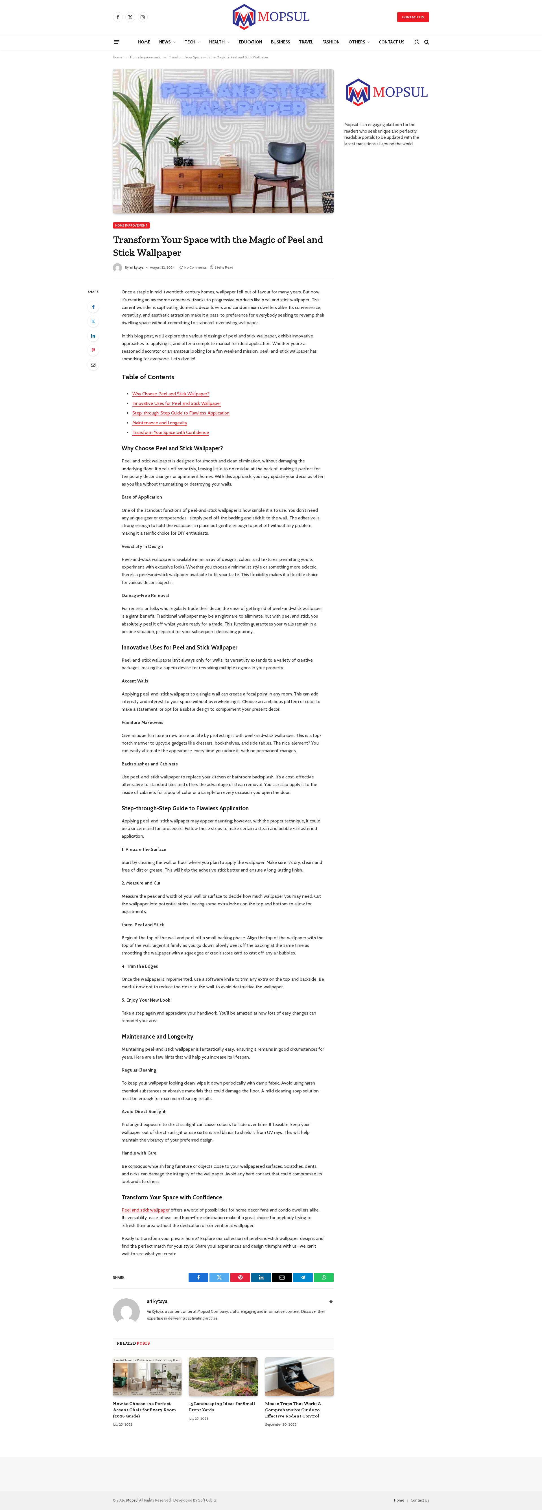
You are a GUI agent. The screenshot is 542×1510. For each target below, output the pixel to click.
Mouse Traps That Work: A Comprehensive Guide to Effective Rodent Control (293, 1410)
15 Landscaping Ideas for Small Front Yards (222, 1406)
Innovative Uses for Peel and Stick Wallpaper (176, 403)
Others (357, 42)
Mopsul (132, 1500)
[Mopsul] (271, 17)
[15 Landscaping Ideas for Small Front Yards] (223, 1376)
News (165, 42)
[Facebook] (93, 307)
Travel (306, 42)
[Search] (426, 42)
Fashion (331, 42)
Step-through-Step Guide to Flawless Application (181, 413)
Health (217, 42)
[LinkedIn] (93, 335)
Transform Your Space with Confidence (170, 432)
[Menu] (116, 42)
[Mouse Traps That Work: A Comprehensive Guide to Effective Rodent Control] (299, 1376)
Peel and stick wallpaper (146, 1210)
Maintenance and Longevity (159, 422)
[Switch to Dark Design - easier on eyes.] (417, 42)
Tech (190, 42)
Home (144, 42)
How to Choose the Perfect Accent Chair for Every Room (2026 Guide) (144, 1410)
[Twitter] (93, 321)
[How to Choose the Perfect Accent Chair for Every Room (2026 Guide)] (147, 1376)
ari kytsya (136, 267)
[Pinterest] (93, 350)
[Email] (93, 364)
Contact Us (413, 17)
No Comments (195, 267)
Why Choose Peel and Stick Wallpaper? (170, 393)
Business (280, 42)
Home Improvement (131, 225)
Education (250, 42)
